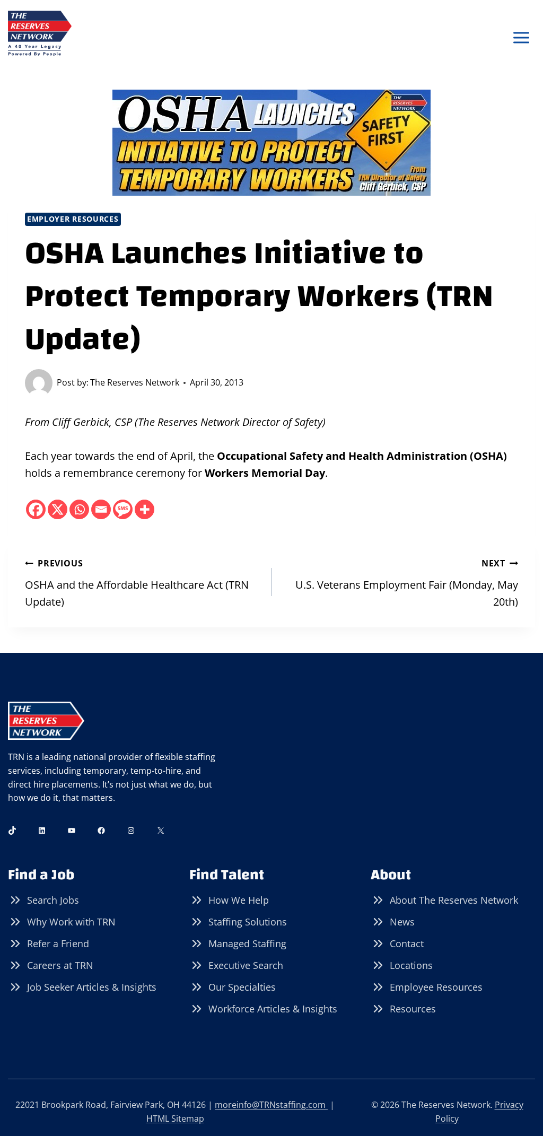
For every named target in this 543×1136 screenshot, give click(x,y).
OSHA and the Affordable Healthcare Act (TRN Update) (137, 583)
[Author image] (38, 383)
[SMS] (123, 509)
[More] (144, 509)
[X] (57, 509)
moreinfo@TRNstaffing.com (271, 1105)
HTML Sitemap (175, 1118)
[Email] (101, 509)
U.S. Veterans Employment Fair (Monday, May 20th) (406, 583)
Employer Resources (73, 219)
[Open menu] (521, 37)
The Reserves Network (134, 382)
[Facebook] (36, 509)
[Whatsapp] (79, 509)
